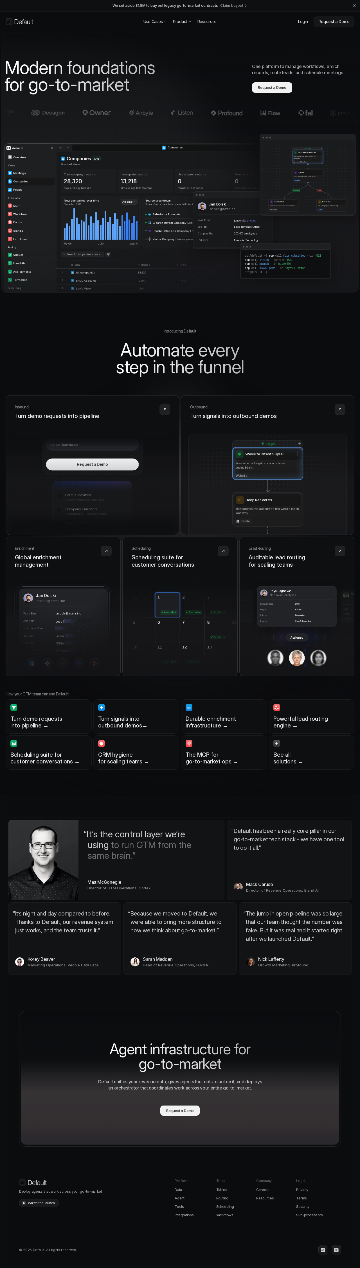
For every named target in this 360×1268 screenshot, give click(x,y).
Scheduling (225, 1206)
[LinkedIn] (322, 1250)
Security (302, 1206)
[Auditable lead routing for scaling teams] (297, 606)
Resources (207, 21)
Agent (179, 1198)
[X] (336, 1250)
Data (178, 1190)
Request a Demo (334, 21)
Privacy (302, 1190)
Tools (179, 1206)
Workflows (224, 1215)
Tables (221, 1190)
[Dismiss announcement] (354, 5)
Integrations (184, 1215)
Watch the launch (41, 1203)
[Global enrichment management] (63, 606)
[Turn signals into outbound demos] (267, 465)
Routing (222, 1198)
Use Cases (153, 21)
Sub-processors (309, 1215)
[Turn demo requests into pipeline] (92, 465)
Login (303, 21)
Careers (262, 1190)
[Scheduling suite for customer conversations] (180, 606)
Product (180, 21)
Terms (301, 1198)
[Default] (19, 21)
